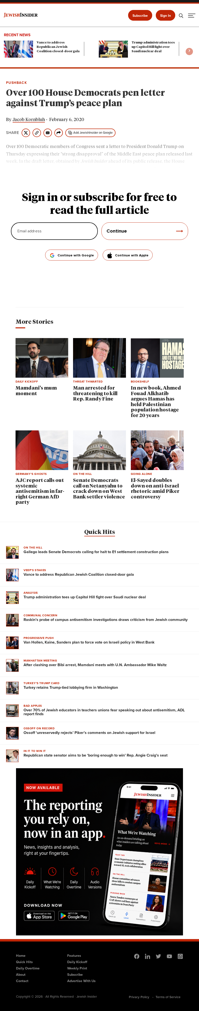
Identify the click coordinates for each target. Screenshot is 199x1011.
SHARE (12, 133)
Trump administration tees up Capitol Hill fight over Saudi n (153, 47)
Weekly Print (77, 968)
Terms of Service (168, 996)
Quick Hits (99, 532)
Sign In (165, 15)
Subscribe (140, 15)
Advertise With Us (81, 981)
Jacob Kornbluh (29, 120)
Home (20, 955)
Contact (22, 981)
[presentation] (189, 51)
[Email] (47, 133)
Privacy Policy (139, 996)
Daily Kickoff (77, 962)
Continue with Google (76, 255)
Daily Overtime (28, 968)
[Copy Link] (37, 133)
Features (74, 955)
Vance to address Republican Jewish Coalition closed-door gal (58, 47)
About (20, 974)
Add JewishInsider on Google (93, 132)
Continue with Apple (132, 255)
